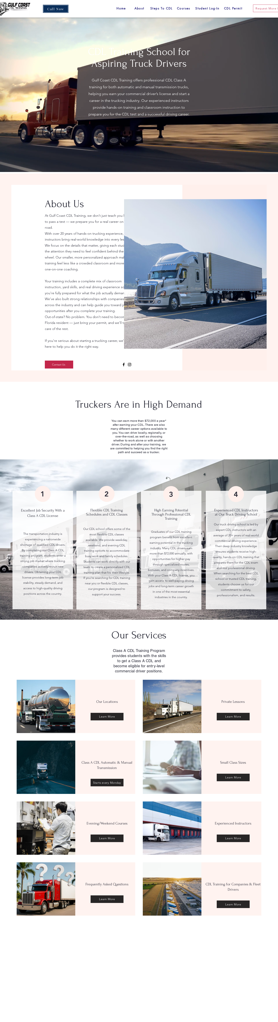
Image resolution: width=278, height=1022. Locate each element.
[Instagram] (129, 364)
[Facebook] (123, 364)
